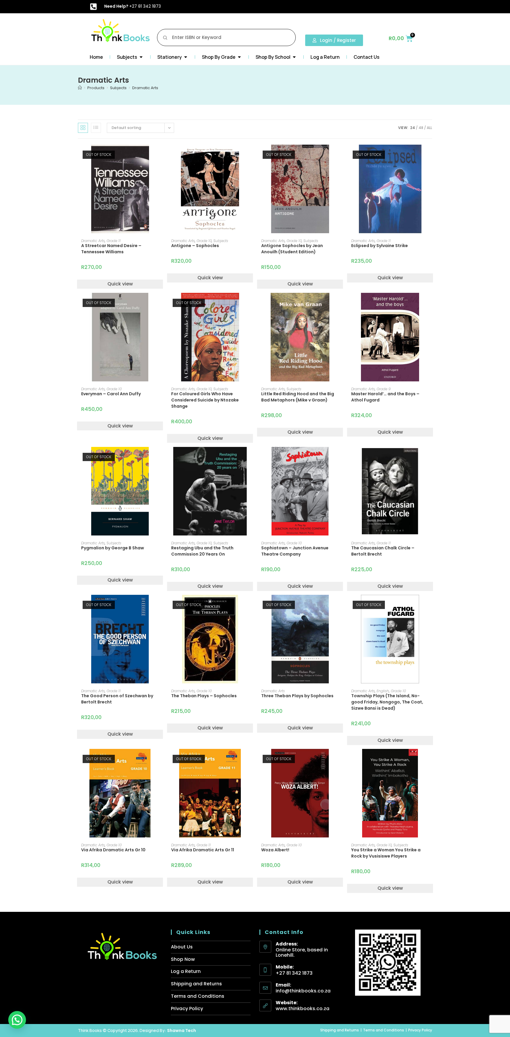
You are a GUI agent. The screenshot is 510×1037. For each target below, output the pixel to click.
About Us (182, 946)
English (383, 690)
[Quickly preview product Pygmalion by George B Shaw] (160, 457)
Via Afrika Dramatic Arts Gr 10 (113, 850)
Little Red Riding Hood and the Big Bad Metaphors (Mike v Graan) (297, 397)
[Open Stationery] (185, 57)
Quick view (120, 283)
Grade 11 (114, 240)
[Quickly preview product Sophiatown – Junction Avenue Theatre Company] (340, 457)
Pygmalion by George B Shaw (112, 548)
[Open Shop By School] (294, 57)
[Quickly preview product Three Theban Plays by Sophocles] (340, 605)
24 (412, 127)
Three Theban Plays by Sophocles (297, 696)
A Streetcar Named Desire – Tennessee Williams (111, 249)
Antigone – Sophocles (195, 246)
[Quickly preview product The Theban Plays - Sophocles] (250, 605)
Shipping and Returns (196, 983)
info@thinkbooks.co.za (303, 990)
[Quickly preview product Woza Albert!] (340, 759)
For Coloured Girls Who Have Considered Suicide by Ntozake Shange (205, 400)
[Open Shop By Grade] (239, 57)
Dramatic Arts (145, 88)
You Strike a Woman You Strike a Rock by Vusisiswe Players (386, 853)
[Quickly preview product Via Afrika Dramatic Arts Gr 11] (250, 759)
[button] (17, 1020)
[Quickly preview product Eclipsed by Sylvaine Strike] (430, 155)
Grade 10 (204, 240)
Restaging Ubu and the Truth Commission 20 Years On (202, 551)
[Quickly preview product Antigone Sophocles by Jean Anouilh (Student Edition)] (340, 155)
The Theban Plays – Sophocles (204, 696)
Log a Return (186, 971)
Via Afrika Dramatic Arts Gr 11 (202, 850)
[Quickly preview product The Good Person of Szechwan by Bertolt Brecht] (160, 605)
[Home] (80, 88)
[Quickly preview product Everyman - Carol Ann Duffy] (160, 303)
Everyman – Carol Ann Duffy (111, 394)
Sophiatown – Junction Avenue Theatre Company (294, 551)
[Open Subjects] (141, 57)
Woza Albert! (275, 850)
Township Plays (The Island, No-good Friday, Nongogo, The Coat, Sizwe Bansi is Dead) (387, 702)
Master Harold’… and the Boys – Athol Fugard (385, 397)
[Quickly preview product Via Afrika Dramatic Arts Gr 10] (160, 759)
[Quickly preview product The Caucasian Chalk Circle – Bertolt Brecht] (430, 457)
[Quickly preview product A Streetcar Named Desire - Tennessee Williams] (160, 155)
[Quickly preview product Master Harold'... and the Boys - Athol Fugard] (430, 303)
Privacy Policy (187, 1008)
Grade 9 (384, 388)
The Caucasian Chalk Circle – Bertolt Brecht (382, 551)
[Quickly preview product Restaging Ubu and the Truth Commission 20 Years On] (250, 457)
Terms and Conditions (197, 996)
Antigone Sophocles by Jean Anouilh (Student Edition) (292, 249)
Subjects (220, 240)
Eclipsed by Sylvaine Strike (379, 246)
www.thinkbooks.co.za (302, 1008)
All (429, 127)
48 (421, 127)
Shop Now (183, 959)
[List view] (96, 128)
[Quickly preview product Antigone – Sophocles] (250, 155)
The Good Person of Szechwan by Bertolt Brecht (117, 699)
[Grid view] (83, 128)
